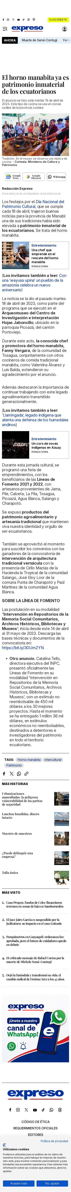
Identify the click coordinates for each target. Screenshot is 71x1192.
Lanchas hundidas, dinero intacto (20, 816)
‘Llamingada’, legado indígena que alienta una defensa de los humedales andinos (35, 420)
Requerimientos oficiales (35, 1128)
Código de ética (35, 1122)
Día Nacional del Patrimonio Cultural (33, 204)
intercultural (53, 760)
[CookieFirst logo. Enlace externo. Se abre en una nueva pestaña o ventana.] (4, 1145)
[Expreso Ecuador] (35, 1098)
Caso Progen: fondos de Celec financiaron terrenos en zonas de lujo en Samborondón (34, 904)
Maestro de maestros (17, 833)
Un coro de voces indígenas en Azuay (46, 445)
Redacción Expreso (17, 188)
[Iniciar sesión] (64, 29)
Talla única (10, 872)
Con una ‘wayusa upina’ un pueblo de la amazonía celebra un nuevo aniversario (34, 282)
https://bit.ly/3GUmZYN (23, 647)
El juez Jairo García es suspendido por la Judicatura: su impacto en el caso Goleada (33, 921)
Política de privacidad (54, 1141)
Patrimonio (14, 765)
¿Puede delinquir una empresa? (17, 855)
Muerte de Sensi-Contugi (39, 40)
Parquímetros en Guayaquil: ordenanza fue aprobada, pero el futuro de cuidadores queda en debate (36, 940)
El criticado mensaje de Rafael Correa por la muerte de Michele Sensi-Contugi (35, 960)
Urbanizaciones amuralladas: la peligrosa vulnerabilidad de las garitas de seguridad (22, 798)
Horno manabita (29, 760)
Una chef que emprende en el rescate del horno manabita (45, 256)
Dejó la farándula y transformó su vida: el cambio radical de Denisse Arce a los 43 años (35, 977)
